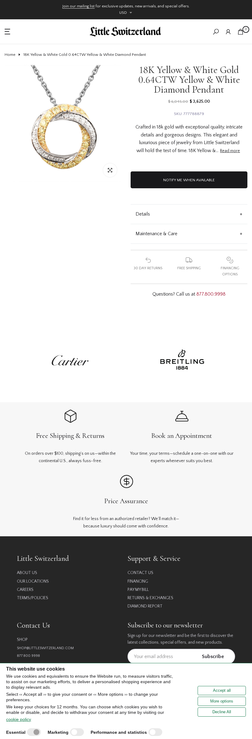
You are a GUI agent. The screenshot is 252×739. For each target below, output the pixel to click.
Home (10, 54)
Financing (138, 581)
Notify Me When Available (189, 180)
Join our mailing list (78, 6)
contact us (140, 572)
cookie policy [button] (18, 719)
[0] (240, 31)
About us (27, 572)
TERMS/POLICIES (32, 597)
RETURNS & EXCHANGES (150, 597)
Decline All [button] (221, 712)
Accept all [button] (222, 690)
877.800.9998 (211, 294)
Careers (25, 589)
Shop (22, 639)
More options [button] (221, 701)
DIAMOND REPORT (145, 606)
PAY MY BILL (138, 589)
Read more (230, 150)
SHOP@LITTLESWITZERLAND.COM (45, 648)
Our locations (33, 581)
